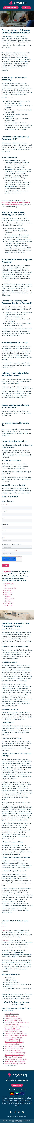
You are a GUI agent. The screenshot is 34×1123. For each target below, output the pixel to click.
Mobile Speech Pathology (13, 1037)
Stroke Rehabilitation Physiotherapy (17, 1022)
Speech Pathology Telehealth (15, 1061)
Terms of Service (11, 1120)
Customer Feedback (27, 1120)
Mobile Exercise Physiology (14, 1048)
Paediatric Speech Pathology (14, 1042)
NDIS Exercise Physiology (13, 1050)
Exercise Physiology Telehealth (15, 1063)
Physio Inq (7, 571)
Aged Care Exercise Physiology (15, 1053)
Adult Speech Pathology (13, 1044)
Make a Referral (10, 7)
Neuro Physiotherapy (12, 1024)
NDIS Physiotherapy (11, 1016)
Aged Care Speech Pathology (15, 1046)
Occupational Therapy (12, 1029)
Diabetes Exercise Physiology (14, 1055)
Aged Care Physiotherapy (13, 1020)
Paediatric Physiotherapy (13, 1018)
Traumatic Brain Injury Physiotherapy (17, 1027)
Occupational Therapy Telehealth (16, 1059)
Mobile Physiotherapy (12, 1014)
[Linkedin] (11, 1112)
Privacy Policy (5, 1120)
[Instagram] (19, 1112)
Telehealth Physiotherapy (13, 1057)
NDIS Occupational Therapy (14, 1031)
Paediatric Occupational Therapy (16, 1033)
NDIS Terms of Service (19, 1120)
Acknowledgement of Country (17, 1121)
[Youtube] (23, 1112)
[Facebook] (15, 1112)
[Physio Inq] (17, 3)
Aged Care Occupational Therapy (16, 1035)
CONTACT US (17, 1085)
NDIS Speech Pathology (13, 1040)
